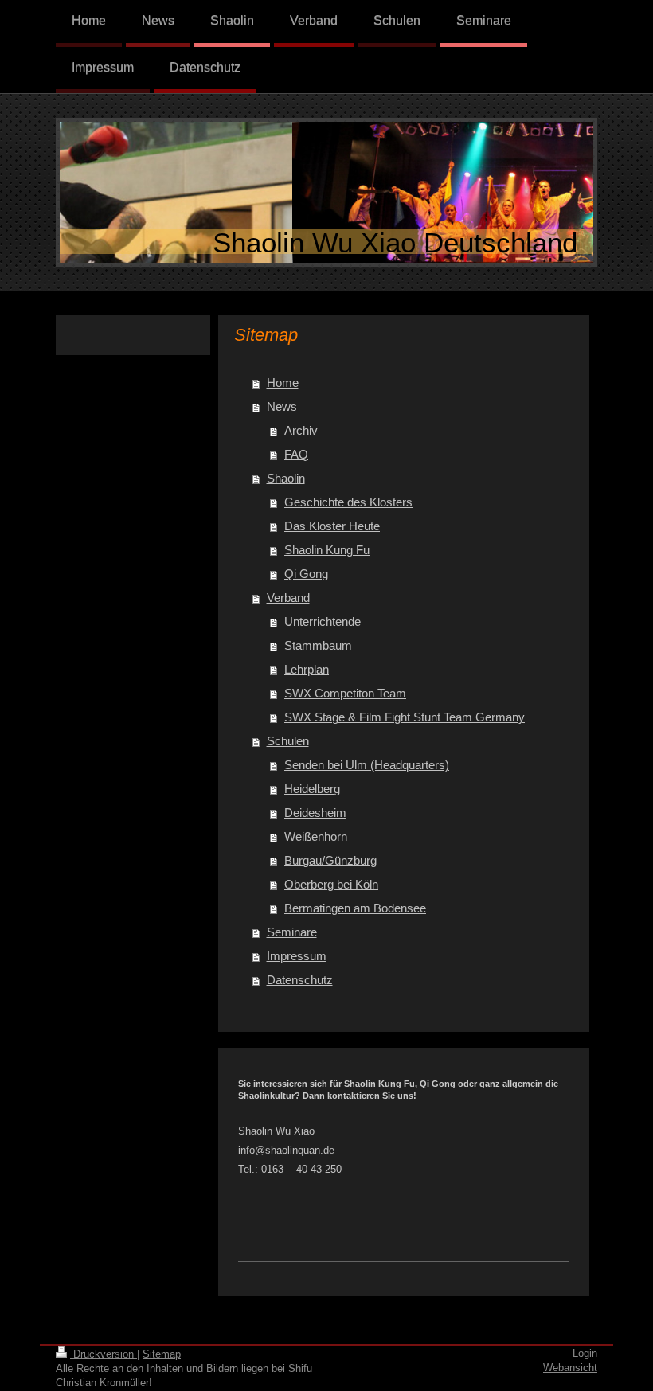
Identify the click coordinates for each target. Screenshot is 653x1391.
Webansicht (570, 1367)
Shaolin (286, 478)
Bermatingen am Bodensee (355, 908)
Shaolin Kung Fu (327, 550)
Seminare (292, 932)
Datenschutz (300, 980)
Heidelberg (312, 788)
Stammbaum (318, 645)
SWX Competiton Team (345, 693)
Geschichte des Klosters (348, 502)
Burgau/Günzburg (330, 860)
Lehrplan (306, 669)
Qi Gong (306, 573)
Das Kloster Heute (332, 526)
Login (585, 1353)
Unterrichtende (322, 621)
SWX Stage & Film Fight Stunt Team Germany (404, 717)
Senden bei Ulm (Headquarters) (366, 765)
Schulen (288, 741)
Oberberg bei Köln (331, 884)
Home (283, 382)
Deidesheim (315, 812)
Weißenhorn (315, 836)
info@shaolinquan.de (286, 1150)
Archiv (301, 430)
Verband (288, 597)
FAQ (296, 454)
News (282, 406)
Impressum (296, 956)
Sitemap (162, 1354)
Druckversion (103, 1354)
